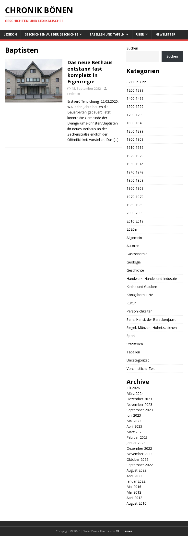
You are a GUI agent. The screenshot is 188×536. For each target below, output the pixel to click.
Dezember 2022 (139, 448)
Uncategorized (138, 360)
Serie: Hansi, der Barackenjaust (151, 319)
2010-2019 (135, 221)
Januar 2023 (136, 442)
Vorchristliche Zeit (141, 368)
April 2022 (134, 476)
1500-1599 (135, 106)
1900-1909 (135, 139)
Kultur (131, 303)
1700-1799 (135, 114)
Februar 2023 (137, 437)
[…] (116, 139)
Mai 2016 (134, 486)
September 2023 (140, 410)
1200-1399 (135, 90)
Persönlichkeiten (140, 311)
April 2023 (134, 426)
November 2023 (139, 404)
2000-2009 (135, 213)
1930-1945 (135, 164)
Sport (131, 335)
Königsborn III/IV (140, 294)
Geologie (134, 262)
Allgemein (134, 237)
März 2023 (135, 432)
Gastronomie (137, 253)
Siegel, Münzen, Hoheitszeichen (152, 327)
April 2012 (134, 497)
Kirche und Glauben (142, 286)
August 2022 (136, 470)
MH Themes (124, 531)
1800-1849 (135, 123)
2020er (132, 229)
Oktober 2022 (137, 459)
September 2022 (140, 464)
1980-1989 (135, 204)
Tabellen (133, 352)
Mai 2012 (134, 492)
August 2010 (136, 503)
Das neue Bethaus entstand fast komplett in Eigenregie (90, 72)
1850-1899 (135, 131)
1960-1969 (135, 188)
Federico (73, 93)
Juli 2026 (133, 388)
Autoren (133, 245)
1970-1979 (135, 196)
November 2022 (139, 453)
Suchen (132, 48)
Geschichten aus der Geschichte (51, 34)
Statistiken (135, 344)
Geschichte (135, 270)
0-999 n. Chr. (136, 82)
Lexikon (10, 34)
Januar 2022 (136, 481)
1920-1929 (135, 155)
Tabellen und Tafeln (107, 34)
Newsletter (165, 34)
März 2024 (135, 393)
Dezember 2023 (139, 399)
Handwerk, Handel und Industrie (152, 278)
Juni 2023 (134, 415)
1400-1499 (135, 98)
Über (140, 34)
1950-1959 (135, 180)
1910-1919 (135, 147)
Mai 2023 (134, 421)
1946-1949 (135, 172)
